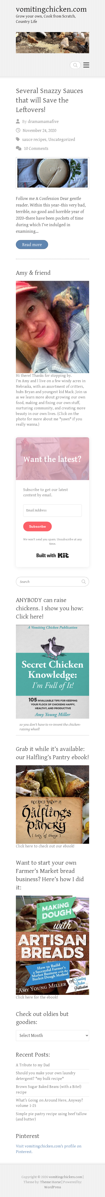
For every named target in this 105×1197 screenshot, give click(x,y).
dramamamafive (43, 121)
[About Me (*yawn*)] (52, 283)
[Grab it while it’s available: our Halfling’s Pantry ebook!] (52, 768)
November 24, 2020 (39, 130)
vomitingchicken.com (51, 9)
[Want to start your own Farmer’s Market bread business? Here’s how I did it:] (52, 898)
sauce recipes (34, 139)
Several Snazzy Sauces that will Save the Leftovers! (49, 100)
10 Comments (36, 148)
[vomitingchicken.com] (52, 40)
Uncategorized (61, 139)
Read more (32, 244)
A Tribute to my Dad (33, 1065)
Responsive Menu (86, 65)
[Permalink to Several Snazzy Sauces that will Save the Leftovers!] (52, 173)
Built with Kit (52, 555)
